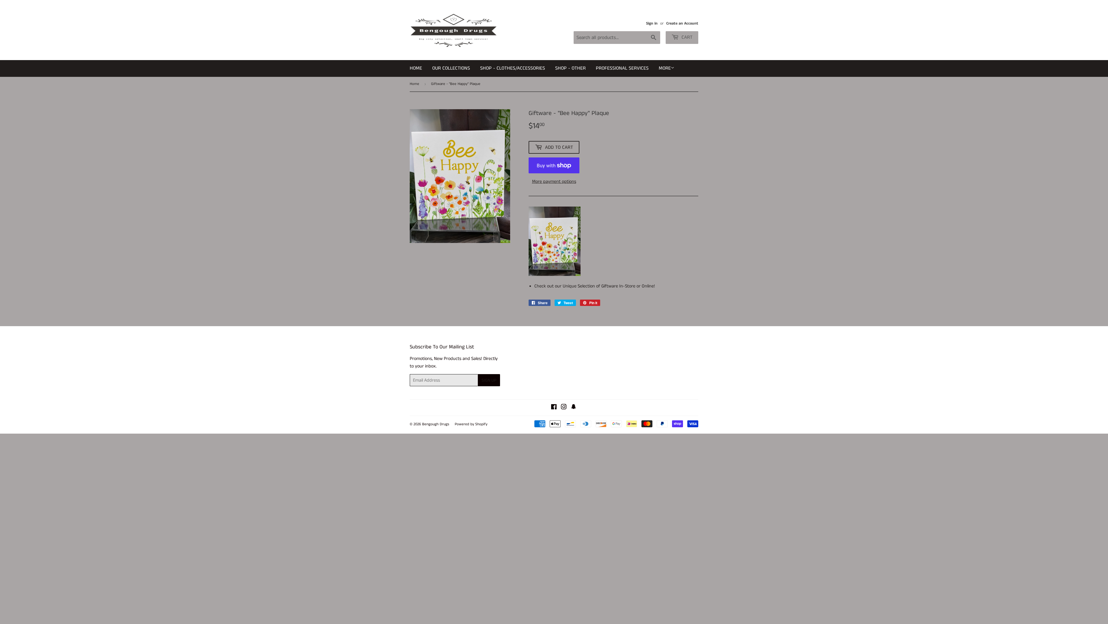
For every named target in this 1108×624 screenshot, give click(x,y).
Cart (686, 37)
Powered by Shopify (471, 424)
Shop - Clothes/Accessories (512, 68)
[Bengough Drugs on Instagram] (564, 407)
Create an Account (682, 23)
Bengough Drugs (435, 424)
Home (416, 68)
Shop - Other (570, 68)
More (665, 68)
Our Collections (451, 68)
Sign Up (489, 380)
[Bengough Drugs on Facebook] (554, 407)
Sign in (652, 23)
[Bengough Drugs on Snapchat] (574, 407)
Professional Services (622, 68)
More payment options (554, 181)
